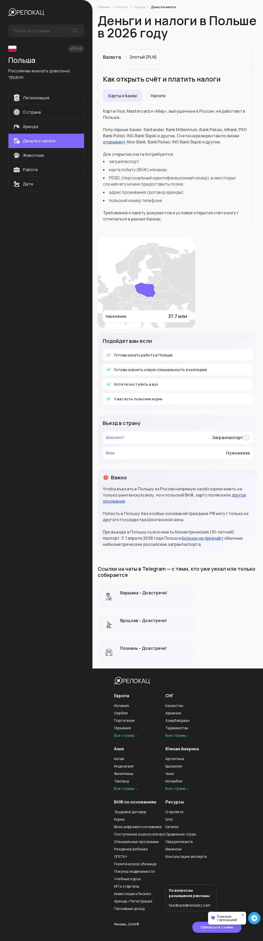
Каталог (121, 7)
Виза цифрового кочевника (138, 826)
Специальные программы (136, 841)
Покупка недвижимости (134, 871)
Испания (121, 705)
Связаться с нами (217, 927)
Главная (104, 7)
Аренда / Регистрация (133, 901)
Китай (119, 758)
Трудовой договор (130, 811)
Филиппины (123, 773)
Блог (169, 819)
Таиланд (121, 781)
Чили (169, 773)
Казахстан (174, 705)
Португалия (124, 720)
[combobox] (46, 31)
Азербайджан (177, 720)
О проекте (174, 811)
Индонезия (124, 766)
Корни (119, 819)
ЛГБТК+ (120, 856)
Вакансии (173, 849)
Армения (173, 713)
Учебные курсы (127, 878)
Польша (140, 7)
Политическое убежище (135, 863)
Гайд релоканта (179, 841)
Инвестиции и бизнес (132, 893)
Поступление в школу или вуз (139, 834)
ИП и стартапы (126, 886)
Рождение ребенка (131, 849)
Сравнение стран (180, 834)
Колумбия (173, 781)
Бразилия (173, 766)
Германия (122, 727)
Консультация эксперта (186, 856)
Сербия (121, 713)
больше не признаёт (202, 538)
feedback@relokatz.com (190, 905)
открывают (114, 142)
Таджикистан (176, 727)
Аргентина (174, 758)
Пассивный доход (129, 908)
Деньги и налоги (163, 7)
